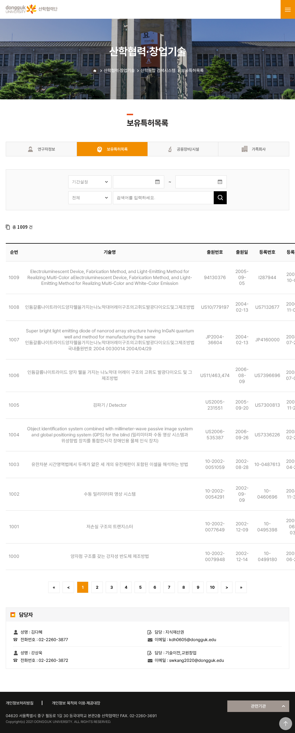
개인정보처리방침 (19, 703)
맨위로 (285, 723)
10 (212, 587)
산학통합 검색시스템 (158, 70)
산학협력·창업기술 (119, 70)
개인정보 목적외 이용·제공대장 (76, 703)
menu (288, 9)
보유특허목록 (192, 70)
